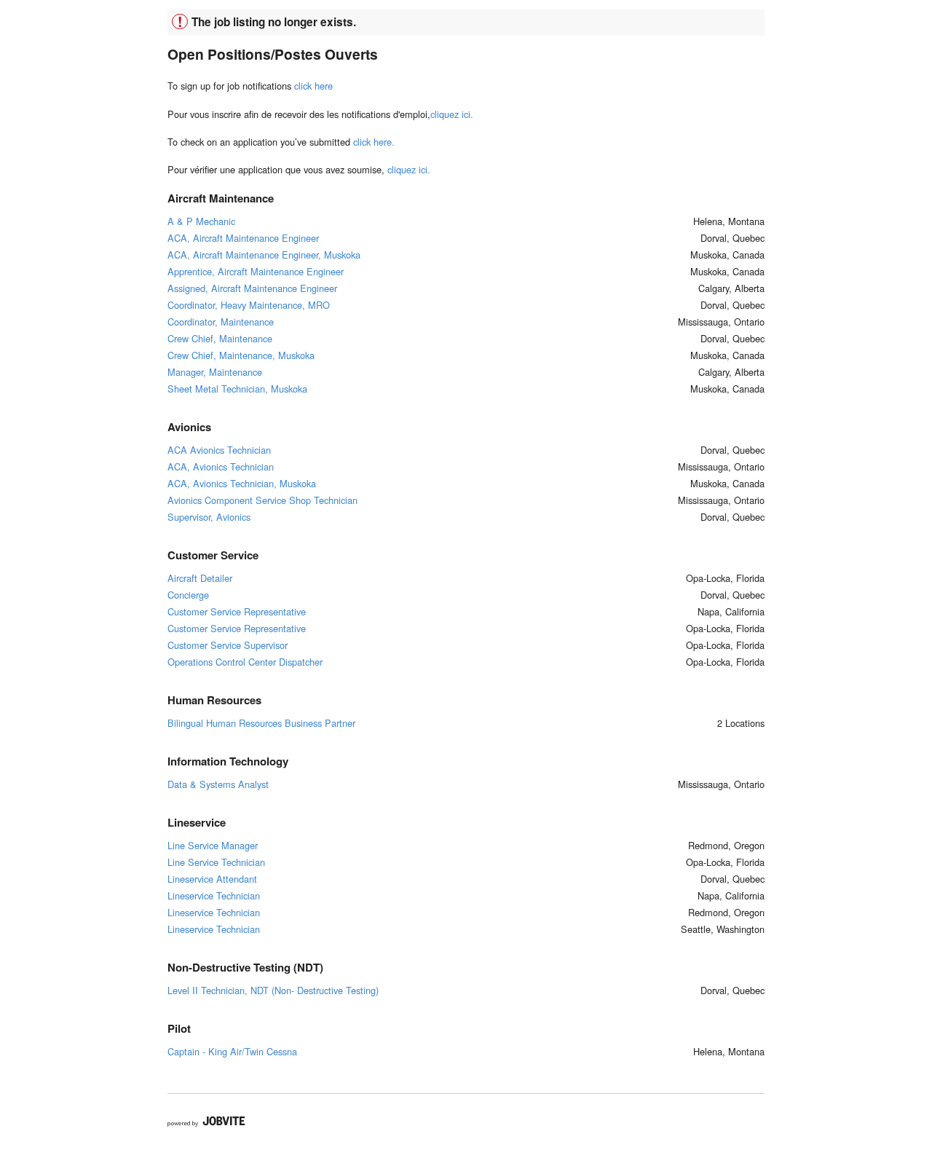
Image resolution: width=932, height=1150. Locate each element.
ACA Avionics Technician (219, 450)
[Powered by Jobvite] (206, 1122)
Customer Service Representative (236, 611)
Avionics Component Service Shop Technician (262, 500)
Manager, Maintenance (214, 372)
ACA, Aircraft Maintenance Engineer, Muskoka (263, 254)
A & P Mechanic (201, 221)
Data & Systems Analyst (218, 784)
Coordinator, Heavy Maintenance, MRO (248, 305)
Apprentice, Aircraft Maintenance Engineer (255, 271)
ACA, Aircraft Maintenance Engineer (243, 238)
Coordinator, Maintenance (220, 321)
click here (313, 85)
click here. (374, 142)
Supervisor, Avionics (208, 517)
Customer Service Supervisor (227, 645)
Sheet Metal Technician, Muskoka (237, 388)
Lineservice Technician (213, 895)
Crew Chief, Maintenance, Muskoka (241, 355)
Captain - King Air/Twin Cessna (232, 1051)
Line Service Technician (216, 862)
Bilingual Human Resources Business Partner (261, 723)
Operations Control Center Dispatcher (245, 662)
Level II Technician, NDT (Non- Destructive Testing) (273, 990)
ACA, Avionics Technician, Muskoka (241, 483)
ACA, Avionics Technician (220, 466)
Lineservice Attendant (212, 879)
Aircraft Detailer (199, 578)
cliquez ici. (451, 114)
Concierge (188, 595)
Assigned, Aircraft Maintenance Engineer (252, 288)
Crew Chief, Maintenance (219, 338)
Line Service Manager (212, 845)
